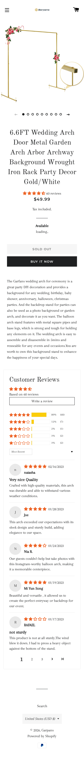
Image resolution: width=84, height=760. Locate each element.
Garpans (48, 730)
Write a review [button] (42, 401)
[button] (34, 193)
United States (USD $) (40, 719)
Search (42, 706)
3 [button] (42, 659)
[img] (35, 466)
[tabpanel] (42, 61)
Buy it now (42, 261)
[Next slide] (68, 114)
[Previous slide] (16, 114)
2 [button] (32, 659)
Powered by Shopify (42, 736)
